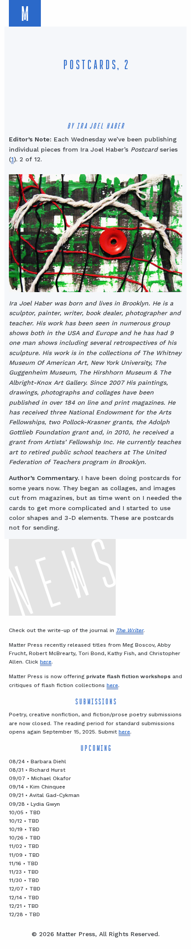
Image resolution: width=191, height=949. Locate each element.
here (46, 662)
